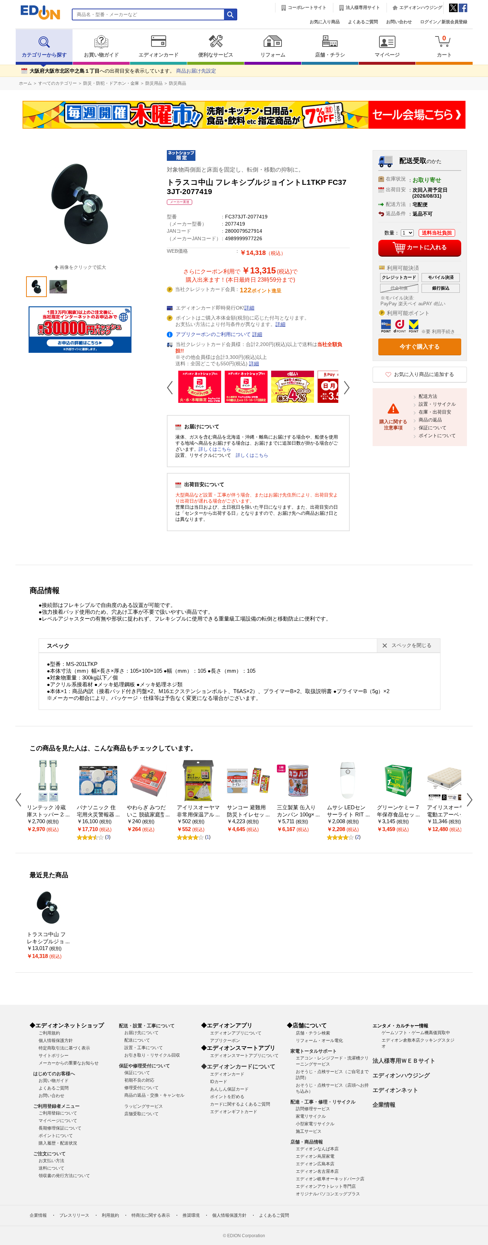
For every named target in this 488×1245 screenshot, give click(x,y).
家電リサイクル (311, 1116)
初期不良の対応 (139, 1080)
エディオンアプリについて (236, 1033)
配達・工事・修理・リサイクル (322, 1102)
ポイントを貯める (227, 1096)
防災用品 (154, 83)
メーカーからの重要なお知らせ (69, 1063)
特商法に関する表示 (150, 1215)
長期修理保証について (60, 1128)
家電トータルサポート (313, 1051)
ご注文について (49, 1153)
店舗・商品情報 (306, 1142)
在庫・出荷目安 (435, 412)
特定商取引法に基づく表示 (64, 1048)
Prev (172, 387)
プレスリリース (74, 1215)
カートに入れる (427, 247)
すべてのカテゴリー (57, 83)
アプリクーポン (225, 1040)
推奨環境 (191, 1215)
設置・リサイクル (437, 404)
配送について (137, 1040)
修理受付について (141, 1087)
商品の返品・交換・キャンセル (154, 1095)
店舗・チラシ (330, 55)
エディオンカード (159, 55)
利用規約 (110, 1215)
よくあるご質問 (363, 21)
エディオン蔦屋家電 (315, 1156)
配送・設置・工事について (147, 1025)
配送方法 (428, 396)
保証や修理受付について (144, 1065)
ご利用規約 (49, 1033)
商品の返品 (430, 420)
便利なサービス (215, 55)
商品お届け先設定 (196, 71)
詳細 (249, 308)
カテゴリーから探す (44, 55)
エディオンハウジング (420, 7)
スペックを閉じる (412, 645)
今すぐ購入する (420, 347)
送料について (51, 1168)
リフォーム (272, 55)
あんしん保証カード (229, 1089)
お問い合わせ (399, 21)
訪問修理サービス (313, 1108)
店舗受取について (141, 1113)
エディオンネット (395, 1090)
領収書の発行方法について (64, 1175)
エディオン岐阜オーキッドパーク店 (330, 1178)
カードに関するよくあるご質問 (240, 1104)
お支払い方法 (51, 1160)
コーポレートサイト (307, 7)
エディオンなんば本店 (317, 1148)
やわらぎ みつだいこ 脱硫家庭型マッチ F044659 (146, 815)
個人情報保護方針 (56, 1040)
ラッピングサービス (143, 1106)
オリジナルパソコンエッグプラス (328, 1193)
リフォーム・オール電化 (319, 1040)
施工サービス (309, 1131)
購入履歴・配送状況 (58, 1143)
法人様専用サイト (363, 7)
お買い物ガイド (101, 55)
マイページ (387, 55)
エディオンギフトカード (233, 1111)
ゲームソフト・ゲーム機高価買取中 (416, 1032)
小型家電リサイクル (315, 1123)
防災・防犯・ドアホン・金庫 (111, 83)
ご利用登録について (58, 1113)
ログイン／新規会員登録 (443, 21)
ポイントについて (437, 435)
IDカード (218, 1081)
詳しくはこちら (215, 449)
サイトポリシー (54, 1055)
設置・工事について (143, 1047)
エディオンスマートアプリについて (244, 1055)
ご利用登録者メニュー (56, 1106)
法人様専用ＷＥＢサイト (404, 1061)
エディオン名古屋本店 (317, 1171)
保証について (433, 427)
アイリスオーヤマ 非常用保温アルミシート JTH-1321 (198, 815)
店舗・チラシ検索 (313, 1033)
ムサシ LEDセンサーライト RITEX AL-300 (347, 815)
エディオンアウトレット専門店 (326, 1186)
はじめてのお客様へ (54, 1073)
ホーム (25, 83)
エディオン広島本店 (315, 1163)
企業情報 (384, 1105)
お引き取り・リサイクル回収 (152, 1055)
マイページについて (58, 1120)
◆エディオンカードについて (238, 1066)
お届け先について (141, 1032)
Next (344, 387)
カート (444, 46)
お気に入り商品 (325, 21)
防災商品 (177, 83)
